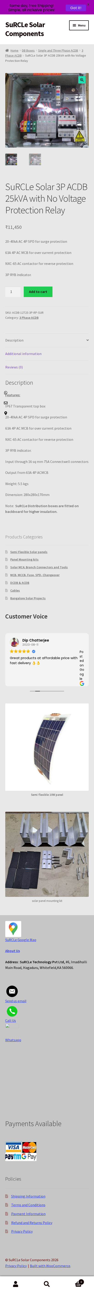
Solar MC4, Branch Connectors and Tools (39, 567)
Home (14, 50)
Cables (15, 590)
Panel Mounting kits (24, 559)
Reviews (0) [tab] (14, 367)
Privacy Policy (22, 1231)
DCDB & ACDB (19, 583)
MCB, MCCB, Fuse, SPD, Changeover (35, 575)
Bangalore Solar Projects (28, 598)
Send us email (15, 1001)
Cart (72, 1280)
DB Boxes (28, 50)
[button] (82, 80)
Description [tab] (14, 340)
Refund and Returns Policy (31, 1222)
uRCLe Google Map (21, 939)
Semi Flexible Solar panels (28, 552)
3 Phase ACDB (29, 318)
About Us (12, 950)
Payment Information (28, 1213)
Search (47, 1284)
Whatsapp (13, 1040)
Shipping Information (28, 1196)
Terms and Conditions (28, 1205)
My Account (15, 1284)
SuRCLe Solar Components (25, 29)
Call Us (10, 1020)
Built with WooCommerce (50, 1265)
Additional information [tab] (23, 353)
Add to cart (38, 291)
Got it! (75, 7)
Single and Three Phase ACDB (58, 50)
